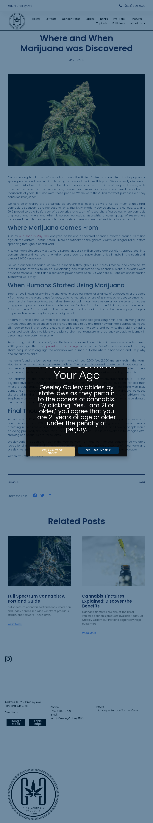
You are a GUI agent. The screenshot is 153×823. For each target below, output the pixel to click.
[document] (76, 411)
